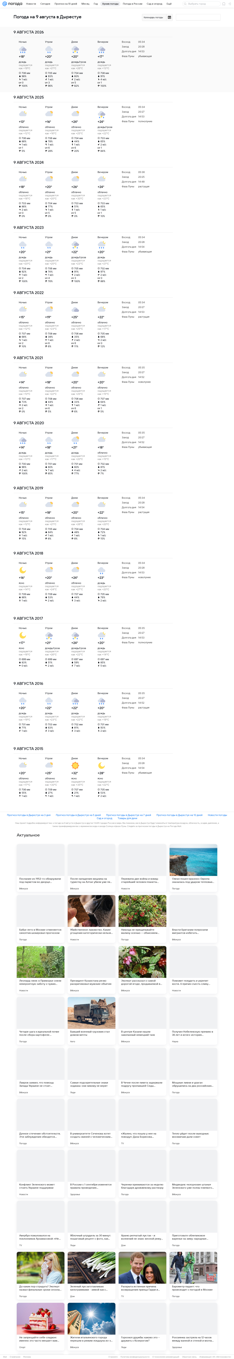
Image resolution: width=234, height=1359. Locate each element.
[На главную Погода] (14, 4)
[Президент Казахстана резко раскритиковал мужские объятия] (91, 970)
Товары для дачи (127, 818)
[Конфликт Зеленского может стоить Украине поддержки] (40, 1174)
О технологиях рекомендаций (165, 1357)
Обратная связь (189, 1357)
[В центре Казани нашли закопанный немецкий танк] (142, 1021)
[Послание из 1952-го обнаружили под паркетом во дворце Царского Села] (40, 868)
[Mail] (5, 4)
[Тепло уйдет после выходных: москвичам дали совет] (193, 1123)
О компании (15, 1357)
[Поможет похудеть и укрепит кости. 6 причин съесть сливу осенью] (193, 970)
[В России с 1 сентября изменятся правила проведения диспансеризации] (91, 1174)
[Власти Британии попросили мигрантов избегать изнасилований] (193, 919)
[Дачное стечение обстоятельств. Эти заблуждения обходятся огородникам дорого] (40, 1123)
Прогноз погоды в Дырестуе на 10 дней (179, 815)
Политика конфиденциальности (135, 1357)
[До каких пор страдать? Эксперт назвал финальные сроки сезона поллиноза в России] (40, 1276)
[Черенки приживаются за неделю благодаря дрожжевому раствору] (142, 1174)
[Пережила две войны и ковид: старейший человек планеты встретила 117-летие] (142, 868)
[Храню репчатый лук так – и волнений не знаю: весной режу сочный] (142, 1225)
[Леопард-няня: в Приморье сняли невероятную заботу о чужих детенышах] (40, 970)
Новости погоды (217, 815)
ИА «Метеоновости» (222, 1357)
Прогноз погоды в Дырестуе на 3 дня (28, 815)
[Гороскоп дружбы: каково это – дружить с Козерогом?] (142, 1327)
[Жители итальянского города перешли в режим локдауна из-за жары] (91, 1327)
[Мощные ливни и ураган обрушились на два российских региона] (193, 1072)
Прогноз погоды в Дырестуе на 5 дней (78, 815)
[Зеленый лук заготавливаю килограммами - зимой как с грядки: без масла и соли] (91, 1276)
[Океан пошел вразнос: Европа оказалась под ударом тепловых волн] (193, 868)
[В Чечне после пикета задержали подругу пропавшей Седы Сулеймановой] (142, 1072)
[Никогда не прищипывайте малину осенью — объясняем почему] (142, 919)
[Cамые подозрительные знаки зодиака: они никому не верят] (91, 1072)
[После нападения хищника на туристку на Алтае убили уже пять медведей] (91, 868)
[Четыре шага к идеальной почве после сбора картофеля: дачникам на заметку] (40, 1021)
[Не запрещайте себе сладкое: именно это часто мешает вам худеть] (40, 1327)
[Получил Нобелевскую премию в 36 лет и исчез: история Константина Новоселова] (193, 1021)
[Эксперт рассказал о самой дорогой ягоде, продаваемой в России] (142, 970)
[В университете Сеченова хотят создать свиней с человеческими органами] (91, 1123)
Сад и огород (104, 818)
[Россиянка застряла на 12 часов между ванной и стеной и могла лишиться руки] (193, 1327)
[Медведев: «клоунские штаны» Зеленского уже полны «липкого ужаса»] (193, 1174)
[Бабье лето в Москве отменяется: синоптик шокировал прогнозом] (40, 919)
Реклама (27, 1357)
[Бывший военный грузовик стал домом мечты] (91, 1021)
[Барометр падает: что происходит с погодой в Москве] (193, 1276)
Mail (5, 1357)
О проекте (113, 1357)
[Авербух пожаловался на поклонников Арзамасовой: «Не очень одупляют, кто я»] (40, 1225)
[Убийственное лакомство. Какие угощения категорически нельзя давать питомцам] (91, 919)
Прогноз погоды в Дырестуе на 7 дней (128, 815)
